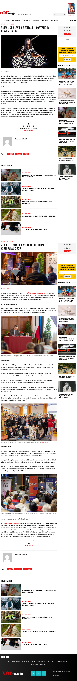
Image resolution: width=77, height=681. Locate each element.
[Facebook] (65, 34)
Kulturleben (10, 24)
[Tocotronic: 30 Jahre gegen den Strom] (11, 228)
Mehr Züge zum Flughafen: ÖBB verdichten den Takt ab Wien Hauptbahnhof (67, 141)
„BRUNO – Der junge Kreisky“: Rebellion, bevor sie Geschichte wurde (38, 189)
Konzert (10, 154)
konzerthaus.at (29, 130)
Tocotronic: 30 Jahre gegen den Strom (34, 229)
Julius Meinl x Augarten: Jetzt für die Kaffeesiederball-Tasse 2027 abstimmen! (67, 102)
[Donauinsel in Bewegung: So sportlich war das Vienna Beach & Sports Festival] (67, 73)
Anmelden (67, 59)
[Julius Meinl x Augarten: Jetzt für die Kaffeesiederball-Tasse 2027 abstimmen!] (67, 93)
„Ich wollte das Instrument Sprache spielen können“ (39, 216)
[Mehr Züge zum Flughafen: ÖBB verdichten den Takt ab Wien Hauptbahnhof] (67, 132)
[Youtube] (70, 34)
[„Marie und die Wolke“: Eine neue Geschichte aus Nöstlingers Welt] (67, 169)
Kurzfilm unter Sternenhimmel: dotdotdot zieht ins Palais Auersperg (39, 176)
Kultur (19, 154)
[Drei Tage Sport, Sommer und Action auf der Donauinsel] (67, 151)
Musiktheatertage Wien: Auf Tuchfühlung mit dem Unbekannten (37, 202)
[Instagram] (67, 34)
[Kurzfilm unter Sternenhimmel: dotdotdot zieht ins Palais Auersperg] (11, 175)
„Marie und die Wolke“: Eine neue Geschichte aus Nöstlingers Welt (66, 178)
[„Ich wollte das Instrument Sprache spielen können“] (11, 215)
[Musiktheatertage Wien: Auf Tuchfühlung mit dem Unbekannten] (11, 202)
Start (3, 24)
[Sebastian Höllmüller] (7, 141)
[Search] (64, 14)
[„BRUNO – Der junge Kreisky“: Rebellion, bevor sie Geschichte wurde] (11, 188)
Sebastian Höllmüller (21, 139)
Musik (26, 154)
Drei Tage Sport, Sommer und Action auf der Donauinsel (66, 159)
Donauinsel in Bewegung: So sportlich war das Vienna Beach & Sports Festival (66, 83)
